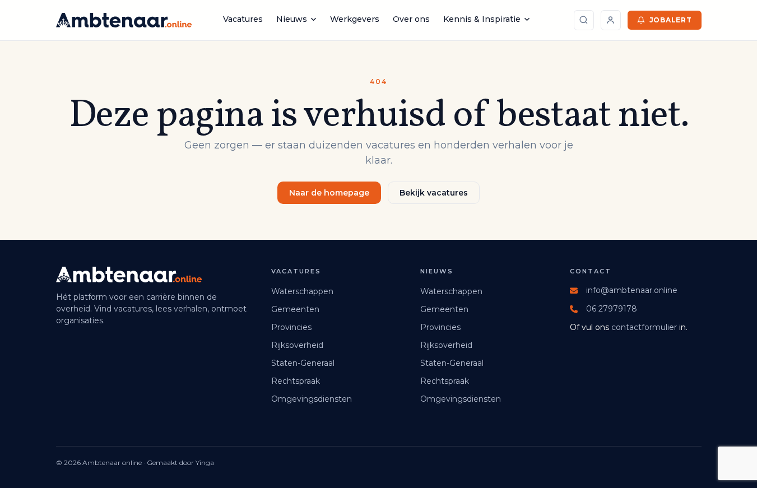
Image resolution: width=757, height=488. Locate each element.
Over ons (411, 19)
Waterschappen (302, 291)
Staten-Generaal (303, 363)
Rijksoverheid (297, 345)
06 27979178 (611, 309)
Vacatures (243, 19)
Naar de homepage (329, 193)
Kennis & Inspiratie (482, 19)
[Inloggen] (611, 20)
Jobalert (670, 20)
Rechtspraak (295, 381)
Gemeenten (295, 309)
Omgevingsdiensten (311, 399)
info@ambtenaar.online (631, 290)
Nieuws (291, 19)
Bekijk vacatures (434, 193)
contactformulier (644, 327)
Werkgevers (354, 19)
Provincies (291, 327)
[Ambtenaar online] (124, 20)
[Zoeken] (584, 20)
